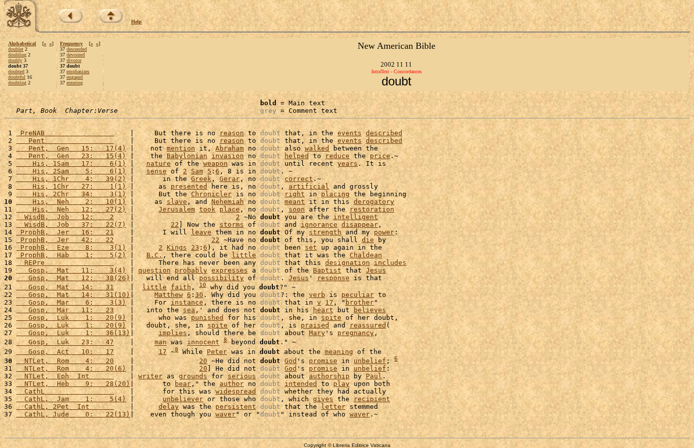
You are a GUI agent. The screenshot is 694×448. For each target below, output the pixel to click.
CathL (65, 391)
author (231, 383)
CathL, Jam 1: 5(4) (71, 399)
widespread (235, 391)
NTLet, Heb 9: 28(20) (73, 383)
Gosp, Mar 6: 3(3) (71, 302)
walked (317, 148)
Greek (201, 179)
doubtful (16, 77)
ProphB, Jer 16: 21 (65, 232)
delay (169, 406)
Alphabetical (22, 43)
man (160, 342)
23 (195, 247)
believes (370, 310)
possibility (221, 278)
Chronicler (211, 194)
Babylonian (187, 156)
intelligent (355, 217)
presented (189, 186)
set (311, 247)
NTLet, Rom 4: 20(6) (71, 368)
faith (181, 287)
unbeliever (183, 399)
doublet (15, 49)
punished (207, 317)
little (244, 255)
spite (331, 317)
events (349, 133)
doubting (17, 82)
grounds (193, 376)
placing (335, 194)
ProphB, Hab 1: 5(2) (71, 255)
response (333, 278)
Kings (177, 247)
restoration (372, 209)
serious (242, 376)
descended (77, 49)
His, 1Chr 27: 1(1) (71, 186)
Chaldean (366, 255)
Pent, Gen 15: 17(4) (71, 148)
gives (323, 399)
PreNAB (65, 133)
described (384, 133)
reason (231, 133)
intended (301, 383)
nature (158, 163)
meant (295, 201)
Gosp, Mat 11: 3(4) (71, 270)
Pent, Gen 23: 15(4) (71, 156)
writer (150, 376)
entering (75, 82)
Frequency (71, 43)
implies (173, 333)
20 (203, 361)
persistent (235, 406)
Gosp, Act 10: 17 (65, 351)
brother (359, 302)
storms (231, 224)
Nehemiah (227, 201)
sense (156, 171)
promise (323, 361)
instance (187, 302)
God (291, 361)
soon (297, 209)
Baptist (327, 270)
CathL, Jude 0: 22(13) (73, 414)
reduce (337, 156)
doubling (17, 54)
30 (199, 294)
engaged (75, 77)
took (207, 209)
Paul (374, 376)
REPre (65, 262)
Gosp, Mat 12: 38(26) (73, 278)
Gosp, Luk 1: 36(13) (73, 333)
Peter (217, 351)
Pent (65, 140)
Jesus (376, 270)
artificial (309, 186)
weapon (215, 163)
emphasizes (78, 71)
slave (177, 201)
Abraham (229, 148)
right (295, 194)
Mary (317, 333)
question (154, 270)
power (384, 232)
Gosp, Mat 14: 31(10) (73, 294)
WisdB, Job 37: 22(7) (71, 224)
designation (347, 262)
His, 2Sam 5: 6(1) (71, 171)
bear (183, 383)
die (368, 240)
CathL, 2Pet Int (65, 406)
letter (333, 406)
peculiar (357, 294)
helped (297, 156)
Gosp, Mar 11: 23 (65, 310)
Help (136, 21)
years (347, 163)
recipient (372, 399)
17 (329, 302)
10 (202, 285)
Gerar (229, 179)
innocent (203, 342)
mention (181, 148)
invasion (227, 156)
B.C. (154, 255)
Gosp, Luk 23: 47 (65, 342)
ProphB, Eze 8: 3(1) (71, 247)
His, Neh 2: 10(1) (71, 201)
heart (323, 310)
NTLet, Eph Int (65, 376)
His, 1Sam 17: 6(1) (71, 163)
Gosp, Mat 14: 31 (65, 287)
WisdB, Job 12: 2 (65, 217)
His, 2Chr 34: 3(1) (71, 194)
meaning (339, 351)
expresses (229, 270)
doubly (15, 60)
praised (315, 325)
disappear (359, 224)
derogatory (374, 201)
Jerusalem (177, 209)
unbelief (370, 361)
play (341, 383)
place (229, 209)
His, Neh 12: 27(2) (71, 209)
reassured (368, 325)
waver (225, 414)
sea (189, 310)
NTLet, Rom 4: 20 (65, 361)
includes (390, 262)
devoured (76, 54)
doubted (16, 71)
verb (317, 294)
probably (191, 270)
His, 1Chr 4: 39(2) (71, 179)
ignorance (319, 224)
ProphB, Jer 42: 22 (65, 240)
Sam (197, 171)
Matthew (168, 294)
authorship (329, 376)
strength (325, 232)
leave (201, 232)
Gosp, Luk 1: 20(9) (71, 317)
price (380, 156)
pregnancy (355, 333)
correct (299, 179)
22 (175, 224)
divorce (74, 60)
